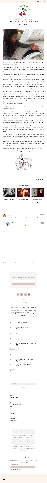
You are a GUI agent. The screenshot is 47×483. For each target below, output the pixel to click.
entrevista (26, 437)
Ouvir (11, 415)
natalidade (26, 444)
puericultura (27, 448)
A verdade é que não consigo (21, 322)
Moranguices (12, 413)
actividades (15, 430)
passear (20, 446)
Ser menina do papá (23, 199)
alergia (25, 430)
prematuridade (15, 448)
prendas (21, 448)
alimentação (31, 430)
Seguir (23, 467)
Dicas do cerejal (19, 19)
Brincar (11, 393)
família (19, 439)
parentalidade (14, 446)
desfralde (31, 435)
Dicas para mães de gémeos (15, 404)
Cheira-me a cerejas (14, 397)
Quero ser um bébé (28, 19)
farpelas (33, 439)
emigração (20, 437)
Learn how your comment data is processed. (30, 263)
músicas (16, 444)
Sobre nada (12, 418)
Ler (11, 411)
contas (14, 435)
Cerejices (12, 395)
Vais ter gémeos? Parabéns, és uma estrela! (24, 332)
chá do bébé (31, 433)
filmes (14, 441)
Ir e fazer (12, 409)
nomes (31, 444)
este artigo (6, 62)
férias (32, 441)
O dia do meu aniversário (20, 348)
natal (21, 444)
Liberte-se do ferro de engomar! (22, 354)
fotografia (27, 441)
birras (26, 433)
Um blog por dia (13, 420)
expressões (14, 439)
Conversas (12, 401)
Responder (42, 214)
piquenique (33, 446)
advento (20, 430)
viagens (25, 450)
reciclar (33, 448)
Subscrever (23, 283)
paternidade (26, 446)
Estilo (11, 406)
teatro (21, 450)
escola (31, 437)
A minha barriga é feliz (9, 199)
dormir (15, 437)
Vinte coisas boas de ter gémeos (22, 370)
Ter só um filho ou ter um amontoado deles (24, 364)
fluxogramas (20, 441)
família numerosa (26, 439)
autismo (21, 433)
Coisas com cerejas (14, 399)
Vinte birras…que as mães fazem (22, 327)
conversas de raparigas (23, 435)
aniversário (15, 433)
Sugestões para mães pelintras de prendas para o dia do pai (38, 200)
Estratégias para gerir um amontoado (17, 408)
